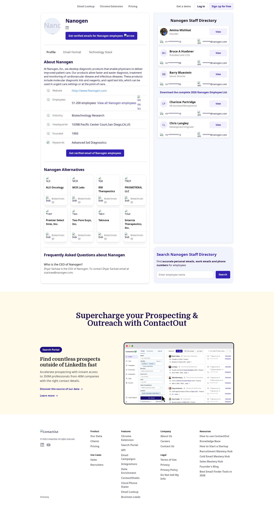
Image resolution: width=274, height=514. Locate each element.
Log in (201, 6)
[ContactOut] (55, 6)
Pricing (132, 6)
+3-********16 (173, 113)
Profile (51, 52)
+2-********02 (173, 84)
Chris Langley (179, 123)
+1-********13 (173, 41)
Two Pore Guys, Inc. (82, 222)
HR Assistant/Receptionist (183, 105)
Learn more (47, 395)
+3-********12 (173, 134)
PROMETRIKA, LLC (133, 189)
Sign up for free (221, 6)
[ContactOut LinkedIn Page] (42, 469)
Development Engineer (182, 126)
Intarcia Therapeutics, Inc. (133, 224)
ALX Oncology (55, 187)
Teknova (103, 220)
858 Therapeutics (106, 189)
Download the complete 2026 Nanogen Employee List (193, 92)
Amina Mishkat (180, 30)
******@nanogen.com (215, 41)
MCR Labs (78, 187)
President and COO (180, 55)
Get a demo (183, 6)
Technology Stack (100, 52)
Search (223, 274)
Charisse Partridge (183, 102)
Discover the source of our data (59, 389)
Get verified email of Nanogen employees (95, 153)
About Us (166, 436)
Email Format (72, 52)
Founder (174, 33)
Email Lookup (86, 6)
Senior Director (178, 76)
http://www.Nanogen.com (89, 90)
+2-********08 (173, 62)
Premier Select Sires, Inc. (55, 222)
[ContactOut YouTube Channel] (48, 469)
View (218, 31)
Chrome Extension (111, 6)
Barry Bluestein (181, 72)
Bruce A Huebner (182, 51)
